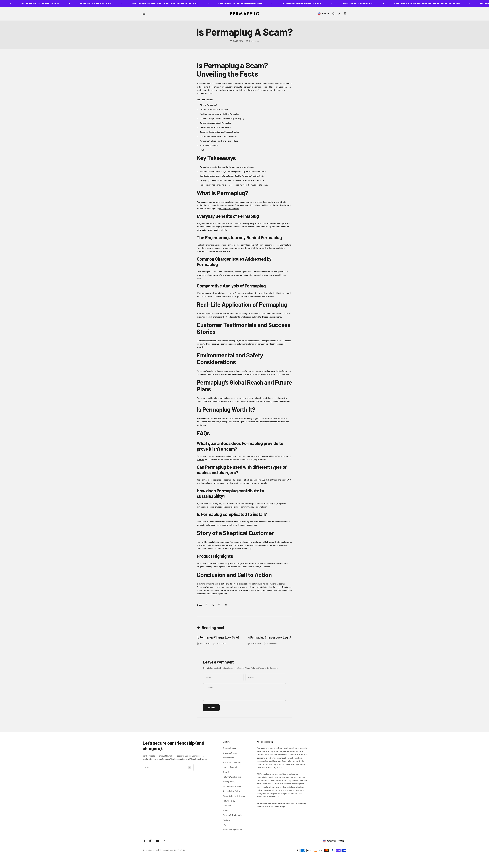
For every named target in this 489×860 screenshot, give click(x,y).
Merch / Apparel (230, 767)
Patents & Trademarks (232, 815)
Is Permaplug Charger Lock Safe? (218, 637)
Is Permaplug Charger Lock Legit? (269, 637)
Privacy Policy (250, 668)
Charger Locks (229, 748)
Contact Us (228, 805)
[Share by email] (226, 604)
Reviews (226, 820)
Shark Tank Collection (232, 762)
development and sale (229, 208)
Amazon (200, 459)
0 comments (254, 41)
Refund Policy (229, 800)
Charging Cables (230, 753)
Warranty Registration (232, 829)
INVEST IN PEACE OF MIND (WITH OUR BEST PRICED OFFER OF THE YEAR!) (57, 3)
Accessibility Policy (231, 791)
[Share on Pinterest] (219, 604)
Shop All (226, 772)
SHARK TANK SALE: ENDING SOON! (249, 3)
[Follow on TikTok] (164, 841)
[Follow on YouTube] (157, 841)
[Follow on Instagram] (151, 841)
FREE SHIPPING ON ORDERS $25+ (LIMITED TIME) (131, 3)
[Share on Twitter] (212, 604)
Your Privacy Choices (232, 786)
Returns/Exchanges (232, 777)
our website (212, 593)
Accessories (228, 757)
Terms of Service (266, 668)
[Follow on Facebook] (144, 841)
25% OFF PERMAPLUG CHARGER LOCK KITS (193, 3)
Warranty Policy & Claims (234, 796)
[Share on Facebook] (206, 604)
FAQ (224, 824)
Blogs (225, 810)
